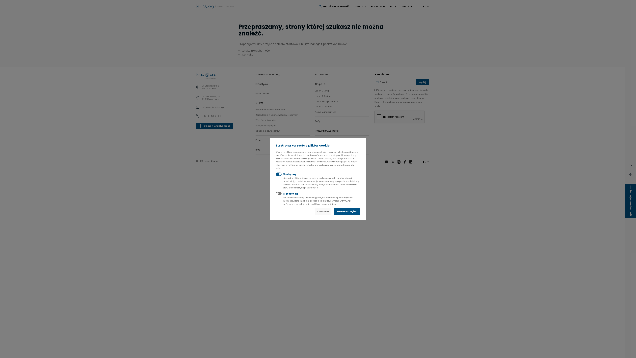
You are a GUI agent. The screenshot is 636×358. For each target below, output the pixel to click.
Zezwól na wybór (347, 211)
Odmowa (323, 211)
